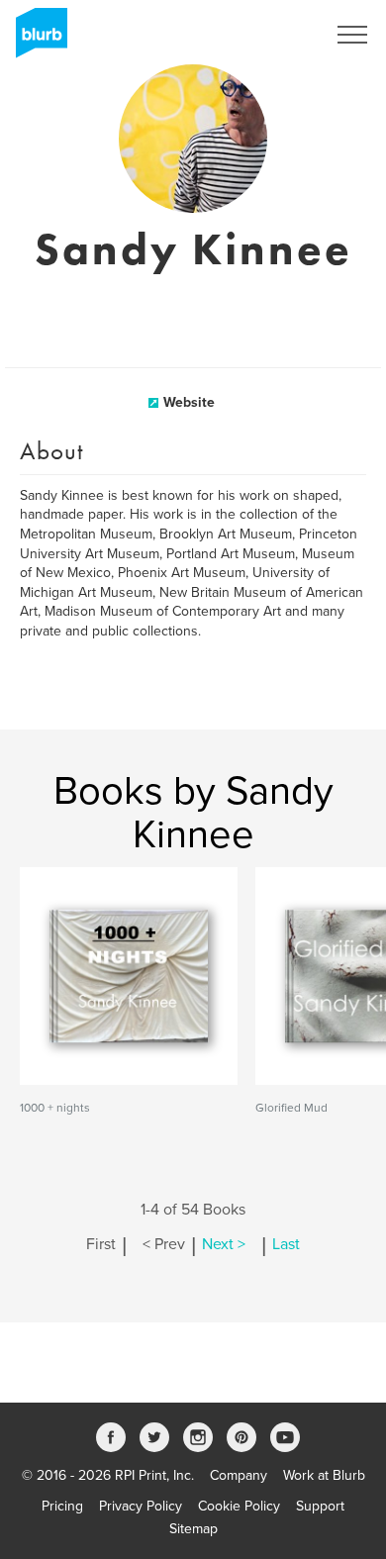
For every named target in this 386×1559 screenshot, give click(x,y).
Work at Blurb (324, 1475)
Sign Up (275, 35)
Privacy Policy (140, 1506)
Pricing (62, 1506)
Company (238, 1475)
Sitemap (193, 1528)
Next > (223, 1244)
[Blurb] (35, 39)
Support (320, 1506)
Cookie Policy (239, 1506)
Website (189, 402)
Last (286, 1244)
